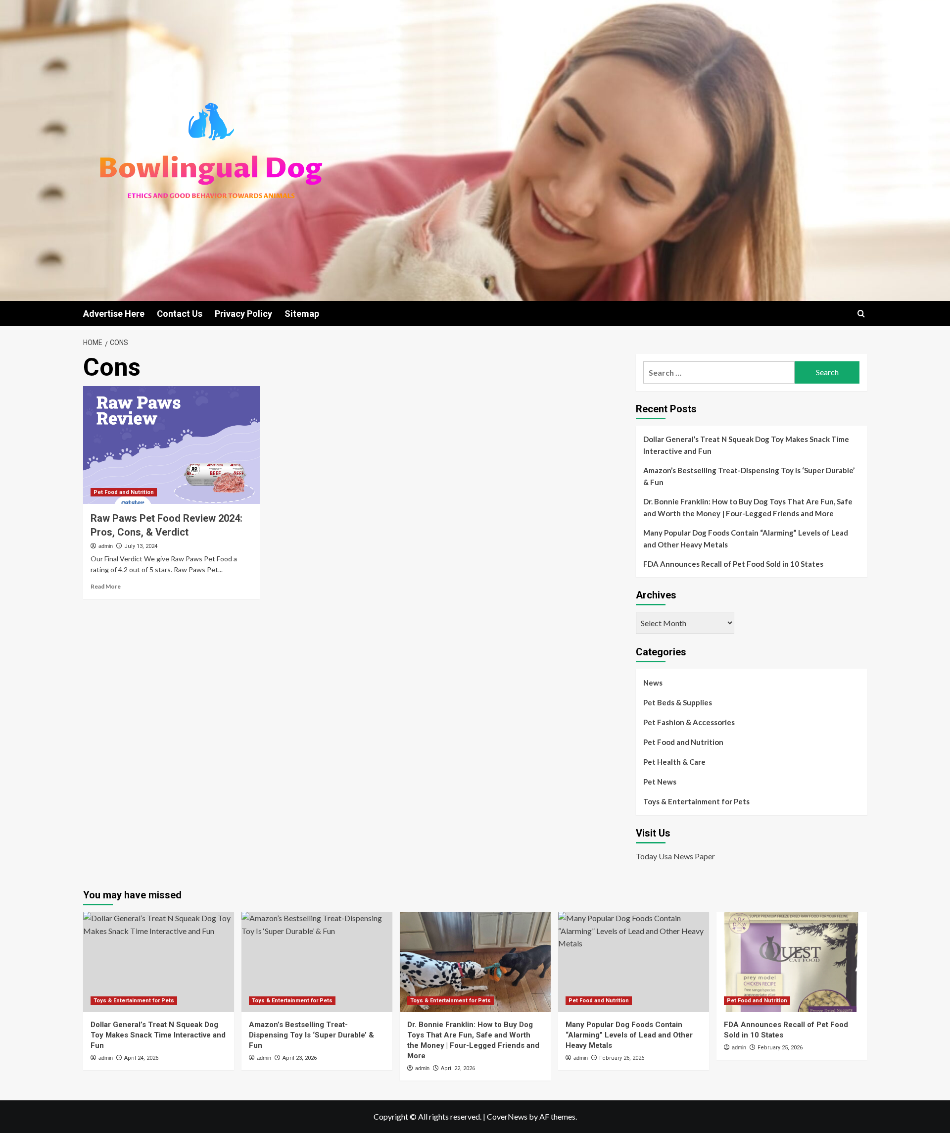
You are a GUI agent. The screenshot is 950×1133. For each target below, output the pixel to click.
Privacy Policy (243, 313)
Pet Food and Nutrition (124, 492)
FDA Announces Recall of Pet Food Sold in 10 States (733, 563)
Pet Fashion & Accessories (689, 722)
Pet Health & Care (674, 761)
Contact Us (179, 313)
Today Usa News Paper (675, 856)
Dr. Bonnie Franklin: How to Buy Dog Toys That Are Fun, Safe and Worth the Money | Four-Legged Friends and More (748, 507)
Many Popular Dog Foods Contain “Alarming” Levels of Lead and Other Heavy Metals (745, 538)
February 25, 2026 (780, 1047)
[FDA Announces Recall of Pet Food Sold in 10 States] (791, 962)
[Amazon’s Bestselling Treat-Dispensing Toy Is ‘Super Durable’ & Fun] (316, 962)
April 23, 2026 (300, 1058)
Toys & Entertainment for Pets (696, 801)
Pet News (659, 781)
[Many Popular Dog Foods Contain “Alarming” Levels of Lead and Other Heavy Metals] (633, 962)
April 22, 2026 (458, 1068)
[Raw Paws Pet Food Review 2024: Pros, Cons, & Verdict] (171, 445)
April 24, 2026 (141, 1058)
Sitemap (302, 313)
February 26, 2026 (621, 1058)
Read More (106, 586)
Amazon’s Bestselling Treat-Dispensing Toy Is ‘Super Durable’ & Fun (749, 476)
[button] (861, 313)
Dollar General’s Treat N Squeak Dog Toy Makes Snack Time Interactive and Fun (746, 445)
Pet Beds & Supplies (677, 702)
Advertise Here (113, 313)
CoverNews (507, 1116)
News (653, 682)
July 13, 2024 (140, 546)
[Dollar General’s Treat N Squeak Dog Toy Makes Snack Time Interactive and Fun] (158, 962)
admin (105, 546)
